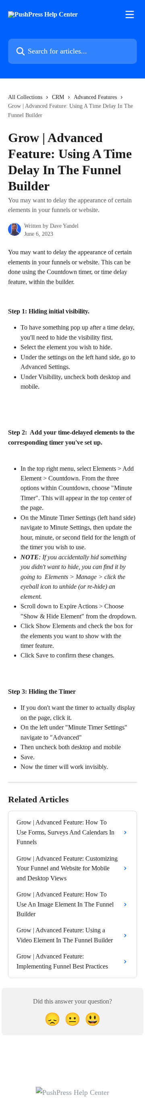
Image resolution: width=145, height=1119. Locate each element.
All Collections (25, 97)
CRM (58, 97)
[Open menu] (129, 14)
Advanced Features (95, 97)
